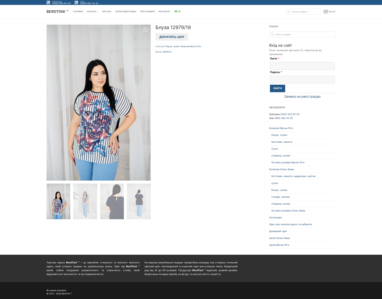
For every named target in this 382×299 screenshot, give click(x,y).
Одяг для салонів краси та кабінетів (290, 224)
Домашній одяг (278, 231)
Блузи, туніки (172, 46)
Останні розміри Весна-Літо (288, 162)
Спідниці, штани (280, 155)
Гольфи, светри (280, 196)
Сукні (274, 148)
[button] (145, 29)
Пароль (276, 72)
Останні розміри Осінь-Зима (288, 210)
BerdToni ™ (57, 11)
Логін (274, 58)
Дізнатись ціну (171, 36)
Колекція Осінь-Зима (281, 169)
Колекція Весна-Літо (190, 46)
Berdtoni (167, 51)
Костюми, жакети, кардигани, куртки (293, 176)
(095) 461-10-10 (283, 118)
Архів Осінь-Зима (279, 238)
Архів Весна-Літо (279, 244)
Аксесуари (275, 217)
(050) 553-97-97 (290, 114)
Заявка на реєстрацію (302, 96)
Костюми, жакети (281, 141)
